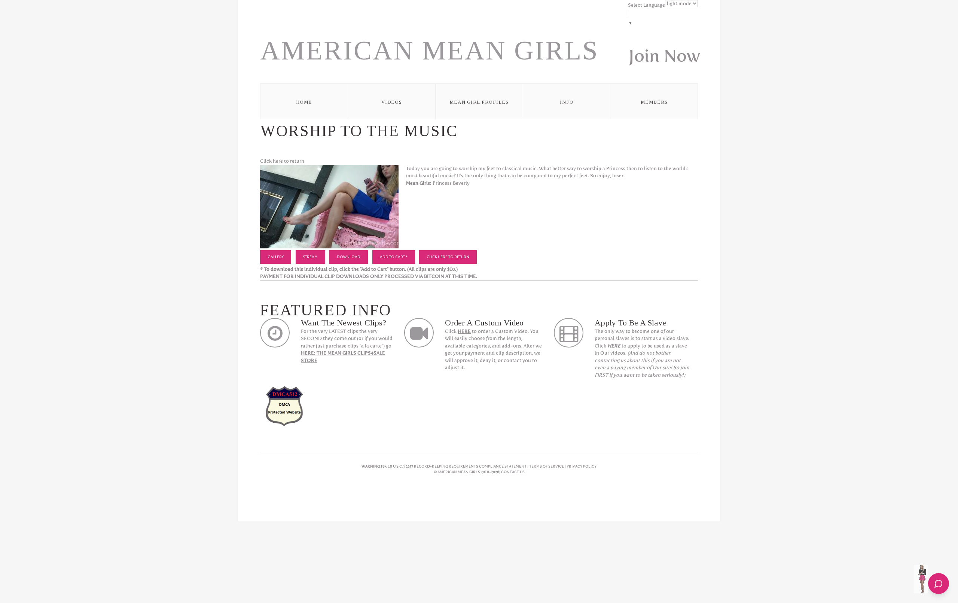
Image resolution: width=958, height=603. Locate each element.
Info (567, 102)
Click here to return (282, 161)
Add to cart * (394, 257)
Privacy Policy (582, 466)
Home (304, 102)
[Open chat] (938, 583)
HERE (464, 331)
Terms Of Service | (548, 466)
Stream (310, 257)
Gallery (276, 257)
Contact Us (513, 471)
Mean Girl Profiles (479, 102)
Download (348, 257)
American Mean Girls (429, 50)
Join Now (664, 56)
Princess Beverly (451, 183)
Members (654, 102)
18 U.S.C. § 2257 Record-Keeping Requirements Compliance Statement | (458, 466)
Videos (391, 102)
